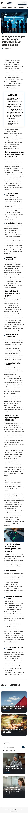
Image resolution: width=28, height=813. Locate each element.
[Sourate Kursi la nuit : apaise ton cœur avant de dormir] (14, 763)
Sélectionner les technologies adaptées (15, 120)
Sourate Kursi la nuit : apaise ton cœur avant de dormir (13, 768)
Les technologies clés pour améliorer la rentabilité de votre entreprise (14, 99)
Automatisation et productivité (13, 103)
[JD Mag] (10, 3)
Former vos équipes (11, 118)
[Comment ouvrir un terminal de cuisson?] (14, 725)
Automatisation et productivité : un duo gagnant (14, 106)
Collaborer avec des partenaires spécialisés (13, 123)
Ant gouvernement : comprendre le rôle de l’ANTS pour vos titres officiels (12, 790)
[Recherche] (20, 3)
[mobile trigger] (2, 3)
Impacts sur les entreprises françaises (15, 111)
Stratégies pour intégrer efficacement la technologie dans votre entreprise (14, 116)
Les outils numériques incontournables (15, 101)
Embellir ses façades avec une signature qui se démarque (13, 707)
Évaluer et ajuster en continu (13, 121)
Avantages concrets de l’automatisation (15, 109)
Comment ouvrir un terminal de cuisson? (13, 731)
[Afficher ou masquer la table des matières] (20, 95)
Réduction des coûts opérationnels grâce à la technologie (15, 113)
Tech (4, 33)
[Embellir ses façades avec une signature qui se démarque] (14, 702)
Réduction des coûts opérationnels (14, 104)
